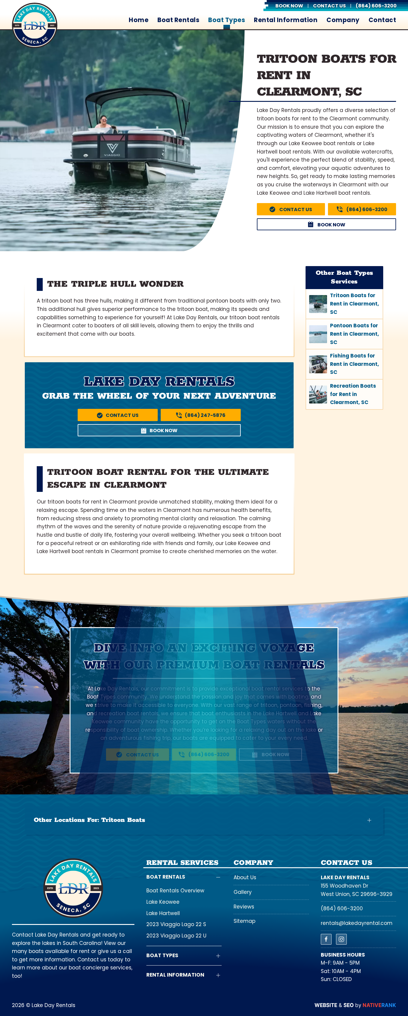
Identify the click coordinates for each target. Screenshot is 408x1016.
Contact (382, 20)
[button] (204, 820)
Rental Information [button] (285, 20)
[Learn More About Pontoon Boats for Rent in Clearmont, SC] (344, 334)
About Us (245, 877)
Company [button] (343, 20)
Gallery (243, 892)
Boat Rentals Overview (175, 890)
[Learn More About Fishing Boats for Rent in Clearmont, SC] (344, 364)
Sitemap (244, 921)
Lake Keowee (163, 902)
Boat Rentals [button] (178, 20)
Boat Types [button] (226, 20)
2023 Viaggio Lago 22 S (176, 924)
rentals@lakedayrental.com (356, 923)
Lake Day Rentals (345, 877)
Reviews (244, 906)
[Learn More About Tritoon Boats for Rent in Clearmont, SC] (344, 304)
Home (138, 20)
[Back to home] (34, 25)
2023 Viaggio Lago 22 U (176, 935)
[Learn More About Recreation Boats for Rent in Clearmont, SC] (344, 394)
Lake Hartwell (163, 913)
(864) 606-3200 (342, 908)
